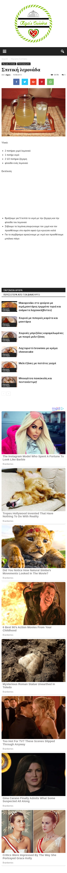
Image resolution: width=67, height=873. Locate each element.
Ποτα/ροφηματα (24, 64)
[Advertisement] (33, 193)
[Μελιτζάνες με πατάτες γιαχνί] (9, 366)
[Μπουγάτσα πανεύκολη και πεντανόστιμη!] (9, 382)
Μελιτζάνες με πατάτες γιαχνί (37, 363)
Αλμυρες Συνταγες (8, 64)
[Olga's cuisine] (33, 23)
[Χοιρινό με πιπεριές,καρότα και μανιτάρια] (9, 321)
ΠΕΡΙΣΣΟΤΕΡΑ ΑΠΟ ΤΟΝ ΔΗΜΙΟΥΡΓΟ (21, 294)
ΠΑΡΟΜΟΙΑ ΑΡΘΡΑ (13, 290)
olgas (7, 75)
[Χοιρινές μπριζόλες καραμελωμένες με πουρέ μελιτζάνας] (9, 336)
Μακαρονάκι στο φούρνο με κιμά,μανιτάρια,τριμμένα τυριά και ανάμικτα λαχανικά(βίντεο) (40, 306)
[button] (62, 51)
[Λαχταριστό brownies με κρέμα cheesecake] (9, 351)
